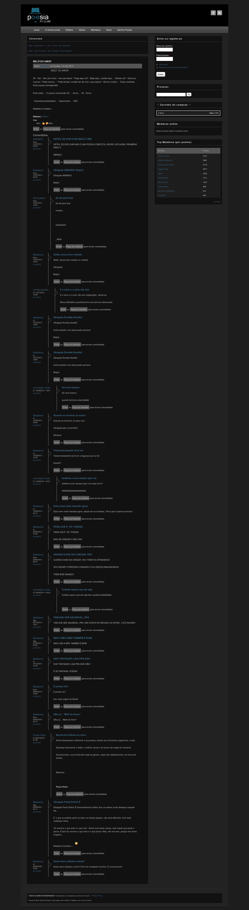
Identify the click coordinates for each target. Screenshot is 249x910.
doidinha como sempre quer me (79, 478)
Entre (36, 128)
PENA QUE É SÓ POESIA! (68, 526)
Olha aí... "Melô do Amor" (67, 714)
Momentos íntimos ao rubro (71, 735)
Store (109, 29)
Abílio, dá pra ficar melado (67, 254)
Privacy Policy (96, 895)
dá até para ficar (64, 197)
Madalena (45, 65)
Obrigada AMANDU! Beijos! (68, 170)
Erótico (45, 116)
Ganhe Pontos (124, 29)
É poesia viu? (60, 686)
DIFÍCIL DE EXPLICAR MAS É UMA (72, 139)
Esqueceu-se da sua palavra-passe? (173, 67)
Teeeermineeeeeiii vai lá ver (68, 450)
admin (160, 173)
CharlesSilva (163, 177)
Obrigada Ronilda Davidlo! (67, 317)
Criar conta (163, 64)
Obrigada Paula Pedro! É (66, 802)
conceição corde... (42, 387)
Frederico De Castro (166, 164)
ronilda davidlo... (41, 289)
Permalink (37, 148)
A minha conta (52, 29)
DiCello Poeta (163, 156)
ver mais (217, 201)
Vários (82, 29)
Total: (211, 113)
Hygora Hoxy (163, 169)
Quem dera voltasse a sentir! (69, 861)
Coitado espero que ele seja (77, 589)
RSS (219, 12)
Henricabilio (39, 198)
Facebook (213, 12)
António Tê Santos (165, 160)
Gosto (43, 123)
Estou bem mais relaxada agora (70, 506)
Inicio (36, 29)
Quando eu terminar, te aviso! (69, 415)
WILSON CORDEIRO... (167, 191)
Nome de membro (165, 45)
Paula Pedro (39, 735)
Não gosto (47, 123)
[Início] (39, 22)
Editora (69, 29)
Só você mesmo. (71, 387)
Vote (35, 120)
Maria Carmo (163, 182)
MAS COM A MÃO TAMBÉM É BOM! (72, 638)
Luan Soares (163, 186)
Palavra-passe (163, 55)
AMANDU (38, 139)
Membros (95, 29)
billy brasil (162, 195)
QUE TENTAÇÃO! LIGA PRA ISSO (71, 658)
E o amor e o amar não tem (74, 289)
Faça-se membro (52, 128)
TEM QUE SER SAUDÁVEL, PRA (71, 617)
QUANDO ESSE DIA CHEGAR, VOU (72, 554)
